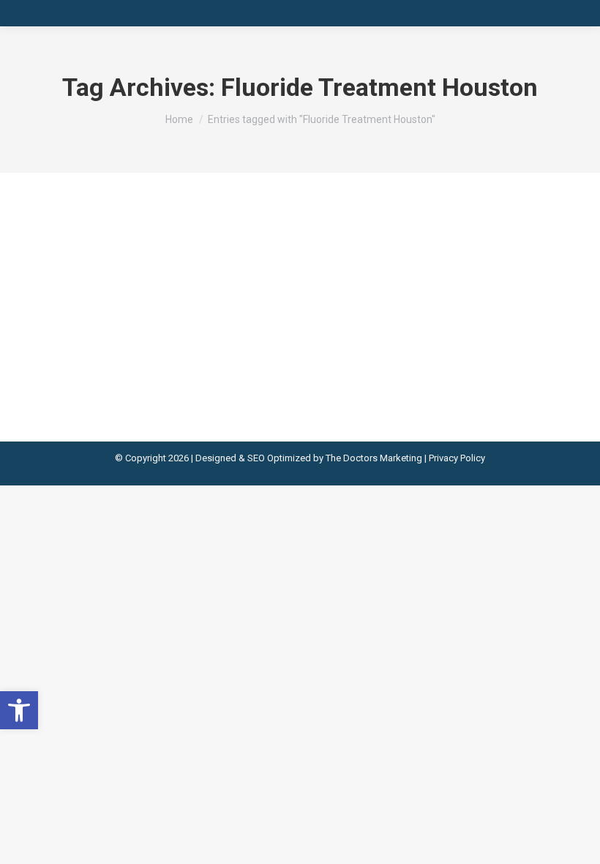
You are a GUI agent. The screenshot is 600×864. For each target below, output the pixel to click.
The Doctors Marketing (374, 458)
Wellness (74, 277)
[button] (19, 710)
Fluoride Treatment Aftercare (153, 249)
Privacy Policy (457, 458)
